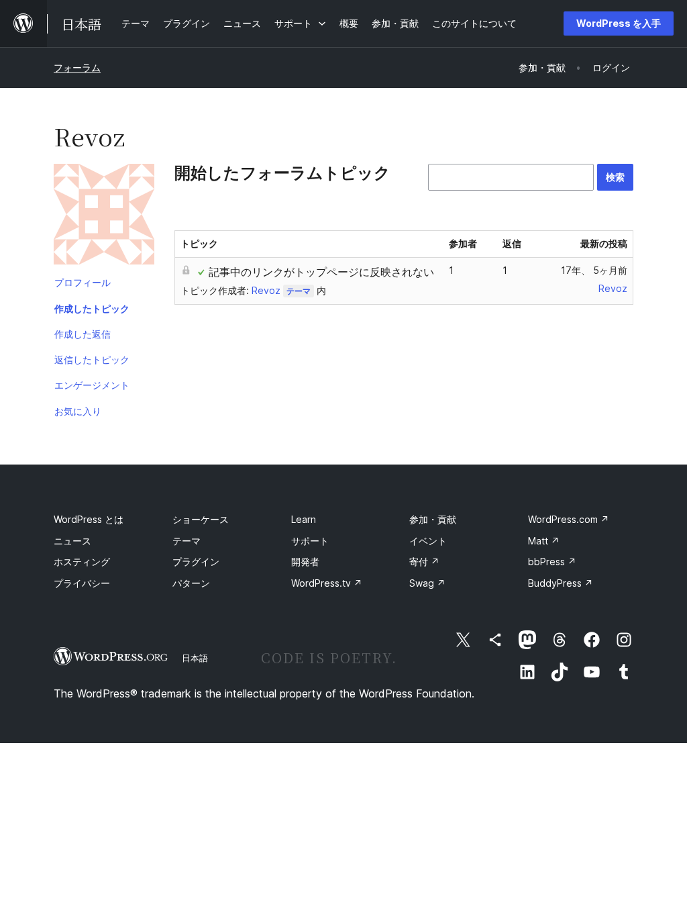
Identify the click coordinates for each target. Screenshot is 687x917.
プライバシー (82, 583)
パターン (191, 583)
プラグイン (195, 561)
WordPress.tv (326, 583)
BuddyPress (560, 583)
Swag (427, 583)
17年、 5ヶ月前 (594, 270)
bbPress (552, 561)
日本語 (195, 658)
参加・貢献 (432, 519)
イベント (428, 540)
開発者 (305, 561)
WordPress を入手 (618, 23)
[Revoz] (104, 217)
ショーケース (200, 519)
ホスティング (82, 561)
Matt (544, 540)
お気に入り (77, 411)
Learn (303, 519)
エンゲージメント (91, 385)
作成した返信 (82, 334)
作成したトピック (91, 308)
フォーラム (77, 67)
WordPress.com (568, 519)
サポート (310, 540)
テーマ (298, 291)
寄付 (424, 561)
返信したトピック (91, 359)
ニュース (72, 540)
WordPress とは (88, 519)
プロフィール (82, 282)
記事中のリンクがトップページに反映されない (321, 272)
